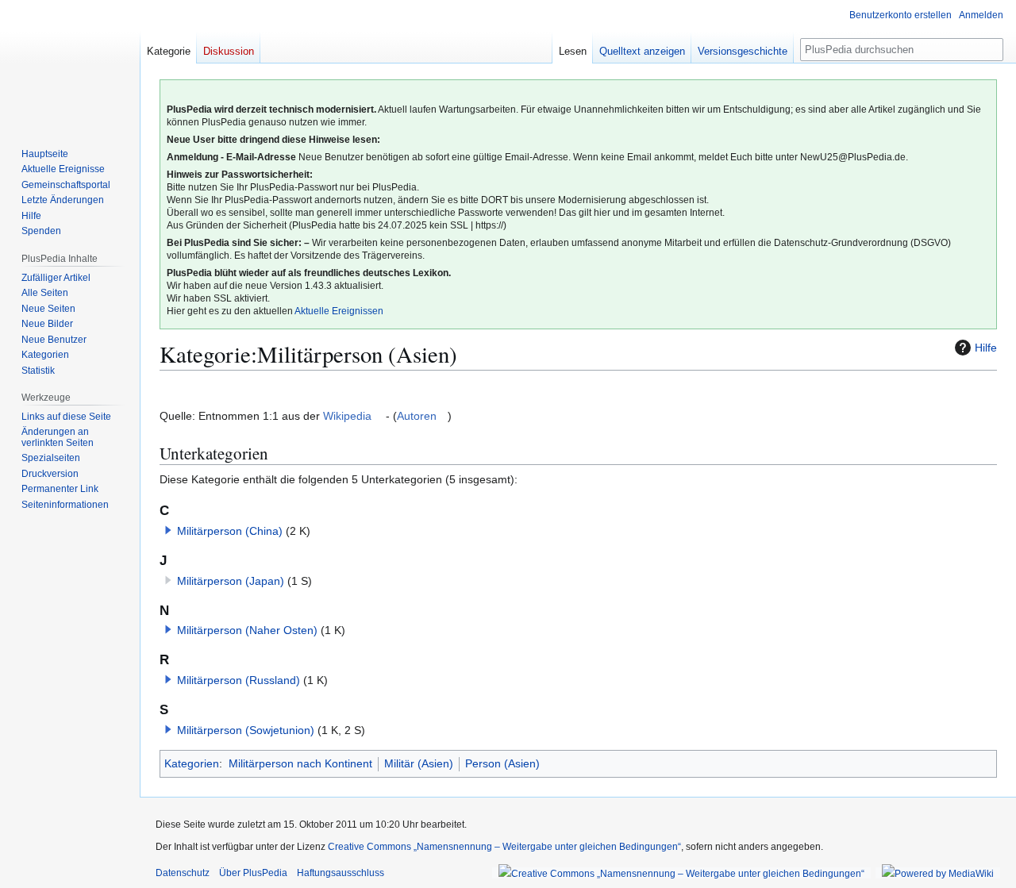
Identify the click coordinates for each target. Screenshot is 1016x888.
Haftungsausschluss (340, 872)
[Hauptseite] (69, 63)
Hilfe (986, 347)
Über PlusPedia (253, 872)
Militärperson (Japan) (230, 581)
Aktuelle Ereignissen (338, 311)
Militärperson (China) (230, 531)
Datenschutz (183, 872)
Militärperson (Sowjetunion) (245, 730)
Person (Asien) (502, 763)
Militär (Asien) (418, 763)
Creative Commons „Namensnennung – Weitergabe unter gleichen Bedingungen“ (504, 846)
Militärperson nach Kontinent (300, 763)
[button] (168, 530)
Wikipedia (347, 415)
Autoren (417, 415)
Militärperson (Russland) (238, 680)
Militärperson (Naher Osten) (247, 630)
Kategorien (191, 763)
